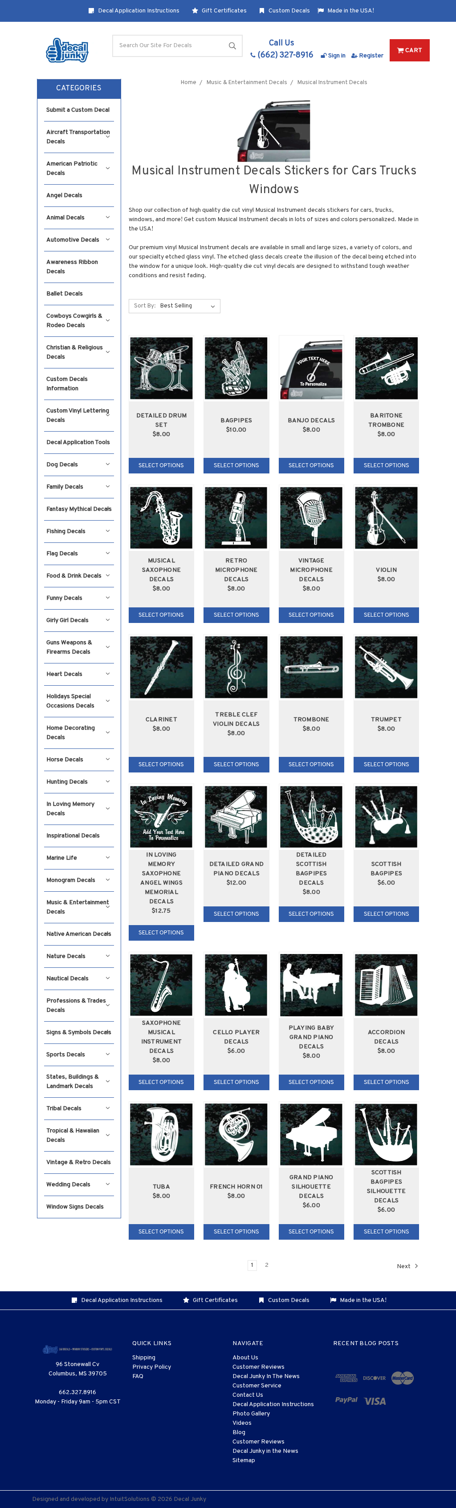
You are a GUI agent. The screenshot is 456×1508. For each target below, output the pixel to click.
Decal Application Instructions (138, 11)
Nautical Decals (67, 978)
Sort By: (144, 306)
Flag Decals (62, 554)
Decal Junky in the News (265, 1451)
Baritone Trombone (386, 420)
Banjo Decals (311, 421)
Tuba (161, 1187)
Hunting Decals (67, 782)
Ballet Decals (64, 294)
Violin (386, 570)
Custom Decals (288, 11)
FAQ (137, 1376)
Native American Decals (78, 934)
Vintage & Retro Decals (78, 1162)
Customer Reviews (258, 1367)
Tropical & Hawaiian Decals (72, 1135)
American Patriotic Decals (72, 168)
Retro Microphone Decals (236, 570)
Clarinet (161, 720)
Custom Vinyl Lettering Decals (77, 415)
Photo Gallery (251, 1414)
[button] (79, 89)
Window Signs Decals (75, 1207)
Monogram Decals (70, 880)
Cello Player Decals (236, 1037)
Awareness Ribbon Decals (72, 267)
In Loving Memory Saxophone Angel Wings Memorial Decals (161, 878)
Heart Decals (64, 674)
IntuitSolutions (130, 1499)
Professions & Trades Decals (76, 1005)
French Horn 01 (236, 1187)
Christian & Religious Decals (74, 352)
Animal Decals (65, 218)
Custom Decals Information (67, 384)
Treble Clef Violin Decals (236, 719)
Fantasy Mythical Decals (79, 509)
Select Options (161, 465)
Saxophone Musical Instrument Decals (161, 1037)
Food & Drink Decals (74, 576)
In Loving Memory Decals (70, 808)
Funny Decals (64, 598)
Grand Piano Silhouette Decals (311, 1187)
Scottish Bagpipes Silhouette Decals (386, 1187)
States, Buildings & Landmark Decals (72, 1081)
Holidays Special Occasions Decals (70, 701)
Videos (242, 1423)
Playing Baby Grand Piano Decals (311, 1037)
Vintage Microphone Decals (311, 570)
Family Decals (64, 487)
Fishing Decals (66, 531)
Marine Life (61, 858)
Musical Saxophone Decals (161, 570)
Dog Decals (62, 465)
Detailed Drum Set (161, 420)
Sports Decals (65, 1055)
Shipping (143, 1358)
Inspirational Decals (73, 836)
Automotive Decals (72, 240)
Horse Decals (64, 760)
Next (404, 1266)
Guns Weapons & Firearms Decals (69, 647)
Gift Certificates (223, 11)
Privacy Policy (151, 1367)
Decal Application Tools (78, 442)
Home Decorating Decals (70, 732)
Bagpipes (236, 421)
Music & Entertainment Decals (77, 907)
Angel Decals (64, 195)
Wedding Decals (68, 1185)
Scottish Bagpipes (386, 869)
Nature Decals (66, 956)
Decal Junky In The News (266, 1376)
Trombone (311, 720)
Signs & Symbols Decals (78, 1032)
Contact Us (247, 1395)
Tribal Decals (63, 1108)
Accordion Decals (386, 1037)
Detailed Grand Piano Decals (236, 869)
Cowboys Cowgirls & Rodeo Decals (74, 320)
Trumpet (386, 720)
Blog (238, 1432)
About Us (245, 1358)
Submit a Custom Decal (78, 110)
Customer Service (256, 1386)
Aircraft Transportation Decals (78, 137)
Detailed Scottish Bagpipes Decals (311, 869)
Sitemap (243, 1460)
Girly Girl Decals (67, 620)
